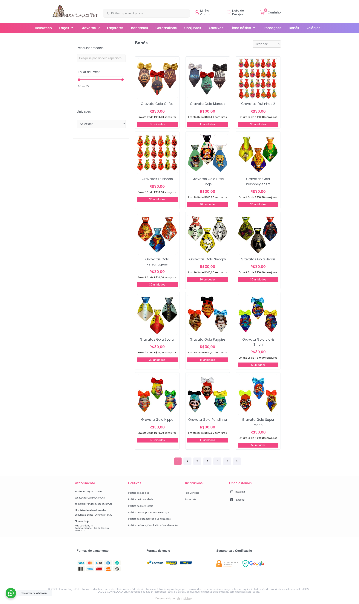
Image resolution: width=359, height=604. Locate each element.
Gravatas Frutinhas (157, 179)
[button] (138, 493)
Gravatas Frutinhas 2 (258, 104)
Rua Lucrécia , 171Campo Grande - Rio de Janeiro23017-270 (92, 528)
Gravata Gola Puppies (207, 339)
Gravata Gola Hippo (157, 419)
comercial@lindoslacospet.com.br (93, 503)
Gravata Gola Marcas (207, 104)
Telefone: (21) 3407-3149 (88, 491)
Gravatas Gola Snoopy (207, 259)
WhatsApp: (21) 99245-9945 (90, 497)
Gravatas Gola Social (157, 339)
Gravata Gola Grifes (157, 104)
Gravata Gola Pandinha (207, 419)
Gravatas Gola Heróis (258, 259)
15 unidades (157, 124)
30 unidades (258, 124)
